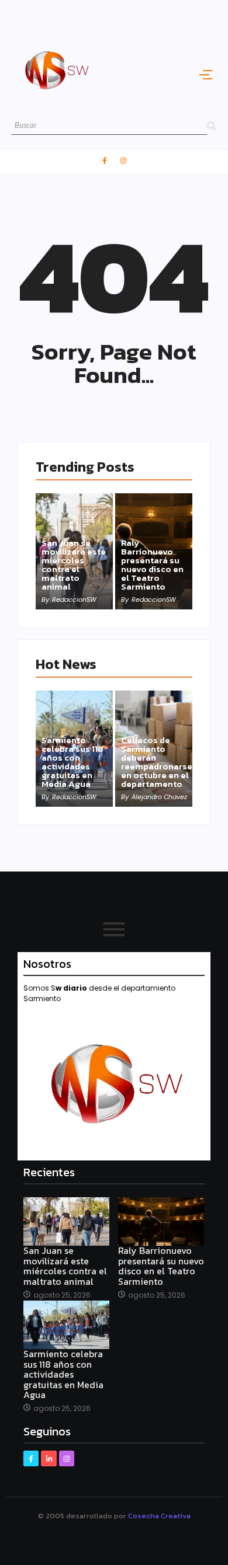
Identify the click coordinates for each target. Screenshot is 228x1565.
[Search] (211, 126)
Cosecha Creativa (159, 1515)
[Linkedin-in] (48, 1458)
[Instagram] (123, 161)
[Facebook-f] (105, 161)
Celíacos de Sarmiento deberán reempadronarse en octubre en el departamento (156, 762)
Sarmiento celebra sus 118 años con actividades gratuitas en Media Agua (72, 762)
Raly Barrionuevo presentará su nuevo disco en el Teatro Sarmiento (152, 564)
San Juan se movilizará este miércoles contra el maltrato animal (74, 564)
